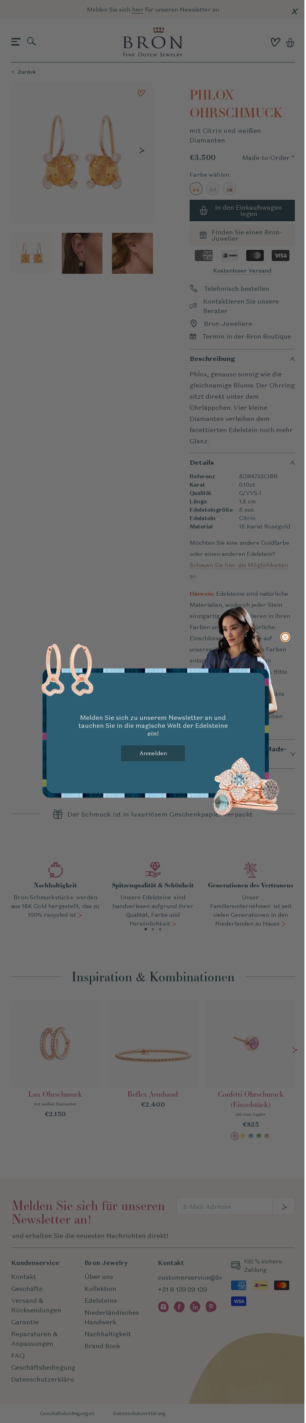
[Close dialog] (285, 637)
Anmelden (153, 753)
